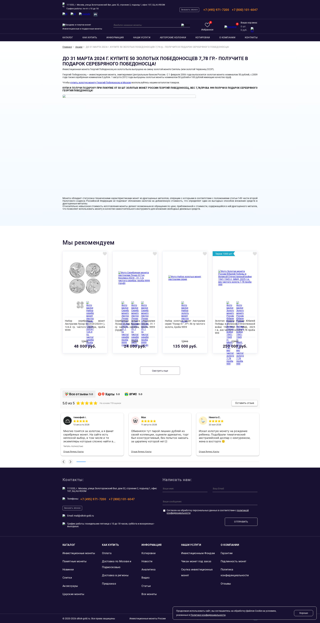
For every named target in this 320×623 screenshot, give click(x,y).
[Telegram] (64, 13)
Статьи (146, 586)
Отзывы (226, 583)
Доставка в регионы (115, 575)
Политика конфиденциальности (235, 572)
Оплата (107, 553)
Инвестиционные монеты (78, 553)
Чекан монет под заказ (196, 561)
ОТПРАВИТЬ (241, 521)
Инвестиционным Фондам (198, 553)
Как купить (89, 37)
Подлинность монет (233, 561)
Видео (146, 577)
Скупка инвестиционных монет (197, 572)
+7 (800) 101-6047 (245, 9)
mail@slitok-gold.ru (84, 515)
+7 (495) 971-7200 (216, 9)
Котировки (203, 37)
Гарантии (227, 553)
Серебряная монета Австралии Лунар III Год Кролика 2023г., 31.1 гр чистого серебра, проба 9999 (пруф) (135, 325)
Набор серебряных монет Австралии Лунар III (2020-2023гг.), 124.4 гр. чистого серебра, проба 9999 (85, 325)
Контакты (251, 37)
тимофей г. (79, 417)
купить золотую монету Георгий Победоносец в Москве (100, 82)
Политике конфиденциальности (208, 615)
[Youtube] (84, 13)
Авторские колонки (173, 37)
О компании (227, 37)
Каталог (67, 37)
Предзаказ (109, 583)
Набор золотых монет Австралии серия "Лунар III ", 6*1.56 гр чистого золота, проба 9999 (185, 323)
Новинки (68, 569)
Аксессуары (70, 586)
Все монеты (149, 594)
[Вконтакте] (73, 13)
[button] (63, 461)
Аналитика (149, 569)
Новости (147, 561)
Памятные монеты (74, 561)
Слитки (67, 577)
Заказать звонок (189, 9)
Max (143, 417)
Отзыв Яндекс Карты (73, 451)
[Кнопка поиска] (185, 25)
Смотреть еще (160, 370)
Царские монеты (73, 594)
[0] (230, 26)
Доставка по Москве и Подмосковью (116, 564)
